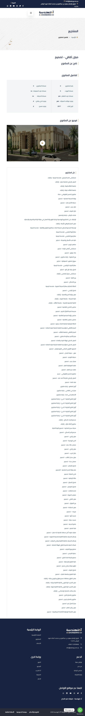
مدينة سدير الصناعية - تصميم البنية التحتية (64, 428)
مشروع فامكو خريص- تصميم (67, 599)
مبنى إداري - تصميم (70, 436)
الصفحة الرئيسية (36, 635)
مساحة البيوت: (69, 91)
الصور (39, 662)
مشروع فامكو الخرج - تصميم (67, 595)
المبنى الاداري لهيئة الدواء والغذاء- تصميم (63, 340)
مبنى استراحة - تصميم (69, 507)
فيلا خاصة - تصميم (70, 382)
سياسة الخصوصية (21, 712)
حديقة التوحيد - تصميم (69, 357)
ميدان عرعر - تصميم (70, 361)
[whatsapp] (7, 6)
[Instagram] (17, 6)
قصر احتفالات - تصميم (69, 491)
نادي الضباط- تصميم (70, 474)
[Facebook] (23, 6)
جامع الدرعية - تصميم (69, 524)
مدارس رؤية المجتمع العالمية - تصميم (64, 315)
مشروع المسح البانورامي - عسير (66, 374)
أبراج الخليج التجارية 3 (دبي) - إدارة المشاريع (63, 407)
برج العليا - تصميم (71, 278)
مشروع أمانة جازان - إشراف (68, 424)
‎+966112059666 (73, 644)
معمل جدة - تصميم (70, 461)
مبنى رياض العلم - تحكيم (69, 607)
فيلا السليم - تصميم (70, 528)
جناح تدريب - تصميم (70, 453)
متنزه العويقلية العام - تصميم (67, 365)
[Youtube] (14, 6)
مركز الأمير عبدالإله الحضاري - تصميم (65, 336)
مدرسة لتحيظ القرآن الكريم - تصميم (66, 311)
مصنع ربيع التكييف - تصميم (68, 549)
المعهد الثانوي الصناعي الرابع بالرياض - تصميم (62, 349)
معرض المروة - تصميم (69, 495)
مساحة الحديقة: (41, 96)
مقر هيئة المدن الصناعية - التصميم (66, 470)
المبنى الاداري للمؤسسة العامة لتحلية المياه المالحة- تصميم (58, 344)
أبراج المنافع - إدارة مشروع (68, 386)
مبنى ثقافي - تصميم (70, 499)
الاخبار (39, 678)
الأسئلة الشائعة (9, 712)
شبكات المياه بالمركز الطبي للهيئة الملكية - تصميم (61, 545)
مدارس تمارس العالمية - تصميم (66, 319)
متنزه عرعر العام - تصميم (69, 369)
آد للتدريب (38, 670)
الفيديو (39, 666)
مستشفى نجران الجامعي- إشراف (66, 273)
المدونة (38, 674)
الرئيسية (73, 37)
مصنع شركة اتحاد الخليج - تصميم (66, 557)
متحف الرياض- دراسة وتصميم (67, 215)
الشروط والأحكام (34, 712)
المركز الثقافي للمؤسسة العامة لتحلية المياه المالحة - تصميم (58, 328)
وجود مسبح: (42, 106)
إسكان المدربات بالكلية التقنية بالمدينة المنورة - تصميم (60, 536)
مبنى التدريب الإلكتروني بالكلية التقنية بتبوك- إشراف (61, 587)
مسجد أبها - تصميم (70, 516)
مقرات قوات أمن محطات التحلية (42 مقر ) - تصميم (61, 532)
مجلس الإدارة (78, 670)
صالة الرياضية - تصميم (69, 478)
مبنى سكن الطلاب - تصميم (68, 457)
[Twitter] (20, 6)
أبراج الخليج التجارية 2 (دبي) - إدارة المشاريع (63, 403)
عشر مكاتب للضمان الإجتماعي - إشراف (64, 591)
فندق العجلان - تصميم (69, 466)
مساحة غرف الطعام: (67, 96)
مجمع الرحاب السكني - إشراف (67, 420)
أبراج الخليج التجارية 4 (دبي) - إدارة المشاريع (63, 411)
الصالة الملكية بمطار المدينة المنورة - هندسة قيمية (61, 286)
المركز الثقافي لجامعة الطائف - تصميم (65, 332)
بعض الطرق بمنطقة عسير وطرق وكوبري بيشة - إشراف (60, 578)
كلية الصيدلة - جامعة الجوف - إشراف (65, 298)
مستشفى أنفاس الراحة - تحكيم (67, 248)
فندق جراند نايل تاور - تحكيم (68, 269)
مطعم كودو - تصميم (69, 244)
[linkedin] (10, 6)
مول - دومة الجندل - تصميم (67, 353)
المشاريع (38, 639)
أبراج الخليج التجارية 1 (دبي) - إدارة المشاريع (63, 399)
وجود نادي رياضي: (41, 101)
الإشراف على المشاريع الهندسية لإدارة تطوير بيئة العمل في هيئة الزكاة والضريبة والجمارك (50, 219)
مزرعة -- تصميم (71, 511)
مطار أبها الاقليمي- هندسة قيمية (66, 232)
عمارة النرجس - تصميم (69, 553)
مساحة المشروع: (41, 86)
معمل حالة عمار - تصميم (68, 445)
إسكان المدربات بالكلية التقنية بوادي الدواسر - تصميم (60, 541)
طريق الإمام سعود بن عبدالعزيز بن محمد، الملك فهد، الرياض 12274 (59, 5)
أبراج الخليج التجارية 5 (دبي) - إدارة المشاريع (63, 415)
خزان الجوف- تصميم (70, 211)
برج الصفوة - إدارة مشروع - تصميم (65, 257)
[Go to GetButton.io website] (80, 714)
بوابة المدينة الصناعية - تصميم (67, 198)
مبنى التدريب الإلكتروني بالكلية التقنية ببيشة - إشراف (61, 582)
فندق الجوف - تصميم (69, 570)
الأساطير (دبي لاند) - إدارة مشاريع (66, 394)
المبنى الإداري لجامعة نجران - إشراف (65, 182)
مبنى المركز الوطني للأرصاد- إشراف (66, 223)
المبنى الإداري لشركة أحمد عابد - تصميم (64, 378)
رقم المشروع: (69, 86)
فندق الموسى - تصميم (69, 486)
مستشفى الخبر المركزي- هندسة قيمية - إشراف (62, 177)
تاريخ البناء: (70, 106)
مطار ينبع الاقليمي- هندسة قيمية (66, 236)
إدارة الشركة (78, 674)
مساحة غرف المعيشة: (39, 91)
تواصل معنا (78, 662)
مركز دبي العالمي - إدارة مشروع (66, 390)
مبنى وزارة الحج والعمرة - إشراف (66, 294)
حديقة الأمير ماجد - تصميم (68, 203)
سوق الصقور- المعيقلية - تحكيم (66, 261)
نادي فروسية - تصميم (69, 440)
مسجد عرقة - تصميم (70, 520)
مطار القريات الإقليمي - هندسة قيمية (65, 265)
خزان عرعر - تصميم (70, 207)
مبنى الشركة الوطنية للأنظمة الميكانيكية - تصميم (61, 612)
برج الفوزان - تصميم (70, 503)
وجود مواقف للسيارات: (66, 101)
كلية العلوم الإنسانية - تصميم (67, 562)
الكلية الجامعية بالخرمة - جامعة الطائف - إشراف (62, 303)
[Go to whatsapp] (80, 710)
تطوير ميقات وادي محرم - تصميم (66, 566)
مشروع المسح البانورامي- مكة (67, 194)
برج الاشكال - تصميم (70, 282)
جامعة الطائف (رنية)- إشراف (68, 190)
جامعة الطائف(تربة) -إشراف (68, 186)
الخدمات (38, 643)
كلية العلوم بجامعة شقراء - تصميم (65, 574)
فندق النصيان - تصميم (69, 482)
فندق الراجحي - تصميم (69, 290)
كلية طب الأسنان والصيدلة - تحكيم (66, 240)
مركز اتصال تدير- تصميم (69, 603)
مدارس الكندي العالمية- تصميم (66, 307)
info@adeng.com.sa (72, 647)
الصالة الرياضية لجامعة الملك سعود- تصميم (63, 324)
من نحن (79, 666)
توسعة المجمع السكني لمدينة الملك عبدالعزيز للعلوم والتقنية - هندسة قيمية (53, 228)
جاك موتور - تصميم (70, 253)
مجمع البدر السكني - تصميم (68, 432)
